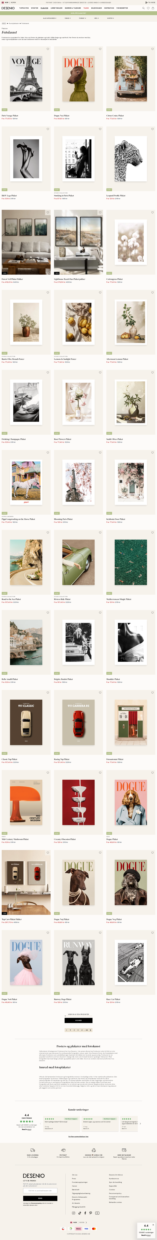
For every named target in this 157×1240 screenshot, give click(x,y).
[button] (146, 1230)
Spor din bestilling (115, 1182)
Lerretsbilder (56, 8)
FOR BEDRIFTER (122, 8)
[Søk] (143, 8)
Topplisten (24, 8)
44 (87, 1030)
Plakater (44, 8)
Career (74, 1186)
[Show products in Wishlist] (148, 8)
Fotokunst (25, 23)
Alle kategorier (49, 18)
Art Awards (76, 1203)
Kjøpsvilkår (113, 1186)
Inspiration (109, 8)
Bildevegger (96, 8)
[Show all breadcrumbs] (4, 23)
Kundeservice (114, 1179)
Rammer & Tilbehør (73, 8)
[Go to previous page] (66, 1030)
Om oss (74, 1175)
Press (74, 1179)
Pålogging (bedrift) (78, 1207)
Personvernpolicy (36, 1203)
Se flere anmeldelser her (78, 1137)
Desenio (85, 1234)
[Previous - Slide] (40, 1123)
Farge (67, 18)
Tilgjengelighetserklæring (81, 1193)
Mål (96, 18)
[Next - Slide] (140, 1123)
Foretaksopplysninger (80, 1182)
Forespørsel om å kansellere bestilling (119, 1197)
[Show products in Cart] (153, 8)
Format (81, 18)
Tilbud (86, 8)
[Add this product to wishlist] (48, 49)
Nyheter (34, 8)
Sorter (109, 18)
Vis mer (78, 1020)
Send (40, 1198)
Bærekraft (75, 1190)
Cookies (112, 1190)
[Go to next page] (90, 1030)
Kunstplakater (14, 23)
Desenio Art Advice (116, 1175)
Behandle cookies (115, 1202)
